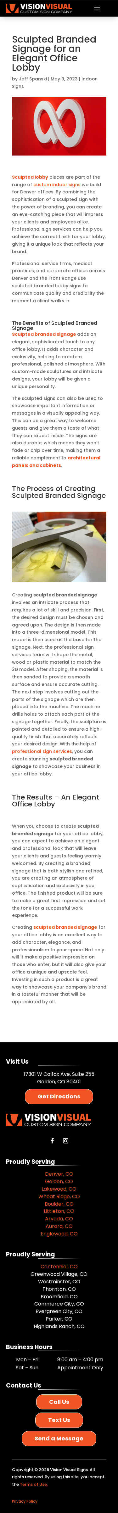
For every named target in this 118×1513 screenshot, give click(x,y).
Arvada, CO (59, 1218)
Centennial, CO (59, 1266)
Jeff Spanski (33, 79)
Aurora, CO (59, 1226)
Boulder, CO (59, 1204)
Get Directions (59, 1096)
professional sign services (42, 751)
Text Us (59, 1420)
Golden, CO (59, 1181)
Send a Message (59, 1438)
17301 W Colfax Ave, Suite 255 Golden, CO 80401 (59, 1078)
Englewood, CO (59, 1233)
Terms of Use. (34, 1484)
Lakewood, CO (59, 1189)
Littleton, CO (59, 1211)
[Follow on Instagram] (65, 1141)
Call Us (59, 1402)
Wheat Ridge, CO (59, 1196)
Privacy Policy (24, 1501)
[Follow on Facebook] (52, 1141)
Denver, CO (59, 1174)
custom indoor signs (57, 184)
